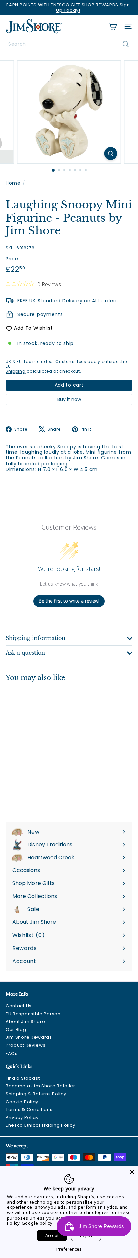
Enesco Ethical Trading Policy (40, 1125)
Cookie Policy (22, 1102)
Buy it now (69, 399)
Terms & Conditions (29, 1109)
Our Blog (16, 1029)
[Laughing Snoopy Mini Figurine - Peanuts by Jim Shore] (47, 742)
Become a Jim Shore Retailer (40, 1086)
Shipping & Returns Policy (36, 1094)
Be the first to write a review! (69, 601)
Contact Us (19, 1006)
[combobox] (69, 44)
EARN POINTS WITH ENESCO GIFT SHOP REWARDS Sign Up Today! (68, 7)
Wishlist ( (27, 935)
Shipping (16, 371)
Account (24, 961)
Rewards (24, 948)
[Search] (125, 44)
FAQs (12, 1053)
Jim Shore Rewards (29, 1037)
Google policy (37, 1223)
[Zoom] (110, 153)
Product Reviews (26, 1045)
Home (13, 183)
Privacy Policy (22, 1117)
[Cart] (112, 26)
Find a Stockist (23, 1078)
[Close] (132, 1172)
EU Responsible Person (33, 1014)
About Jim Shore (25, 1021)
